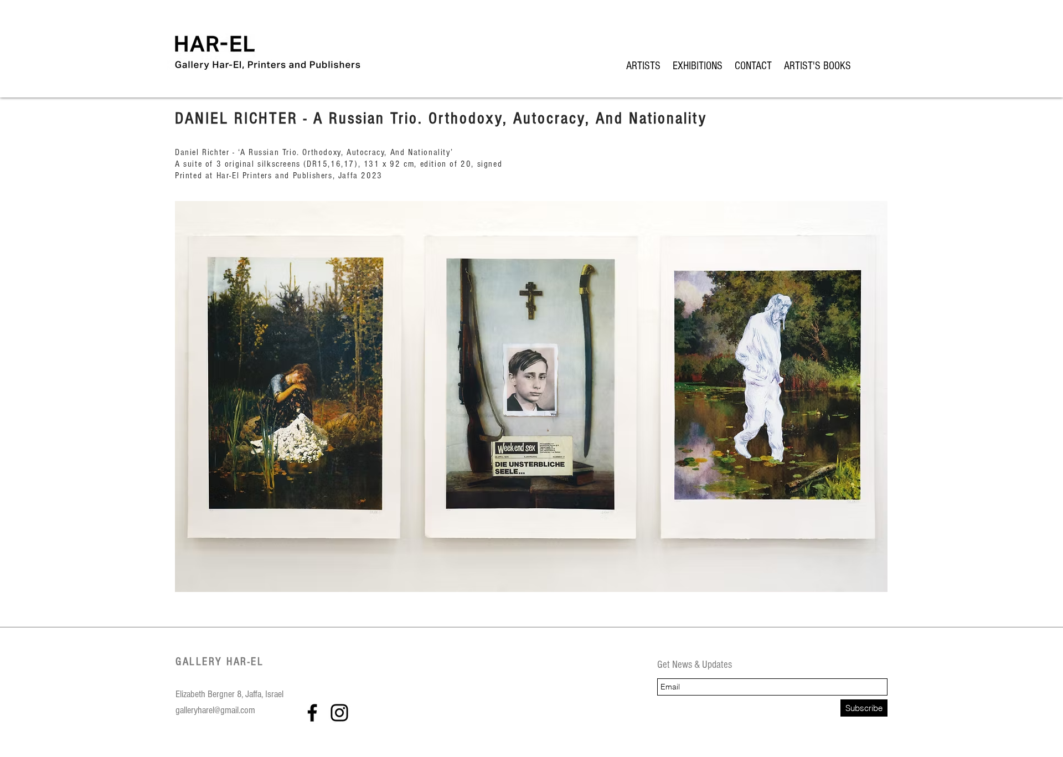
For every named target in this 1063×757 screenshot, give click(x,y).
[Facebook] (312, 712)
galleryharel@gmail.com (215, 710)
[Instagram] (339, 712)
